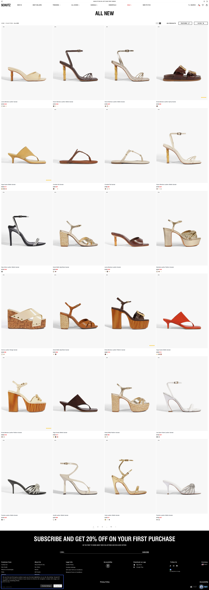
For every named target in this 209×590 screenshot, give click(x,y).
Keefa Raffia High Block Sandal (61, 267)
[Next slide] (207, 1)
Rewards (37, 574)
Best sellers (37, 5)
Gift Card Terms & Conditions (74, 569)
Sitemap (3, 574)
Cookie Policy (70, 564)
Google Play (139, 567)
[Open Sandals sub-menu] (97, 5)
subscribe (145, 552)
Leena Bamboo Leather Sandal (9, 101)
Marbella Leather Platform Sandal (165, 267)
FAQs (2, 572)
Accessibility (204, 582)
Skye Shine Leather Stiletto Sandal (10, 267)
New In (19, 5)
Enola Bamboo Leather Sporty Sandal (166, 101)
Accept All (57, 586)
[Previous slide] (2, 1)
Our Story (37, 567)
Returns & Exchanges (7, 569)
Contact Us (4, 564)
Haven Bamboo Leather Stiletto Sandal (63, 101)
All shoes (74, 5)
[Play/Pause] (204, 1)
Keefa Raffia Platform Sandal (112, 432)
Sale (128, 5)
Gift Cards (37, 572)
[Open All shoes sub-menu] (79, 5)
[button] (192, 5)
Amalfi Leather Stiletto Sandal (60, 515)
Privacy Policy (105, 582)
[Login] (199, 5)
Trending (56, 5)
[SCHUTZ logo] (5, 5)
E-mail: (62, 552)
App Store (139, 564)
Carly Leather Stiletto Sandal (112, 515)
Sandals (93, 5)
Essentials (112, 5)
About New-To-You (40, 564)
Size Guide (4, 567)
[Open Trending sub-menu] (60, 5)
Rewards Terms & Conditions (74, 572)
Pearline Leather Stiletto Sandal (9, 515)
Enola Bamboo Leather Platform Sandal (115, 350)
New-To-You (147, 5)
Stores (36, 569)
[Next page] (115, 527)
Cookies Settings (70, 567)
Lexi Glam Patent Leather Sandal (164, 432)
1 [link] (93, 527)
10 (111, 526)
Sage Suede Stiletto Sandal (8, 184)
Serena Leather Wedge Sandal (9, 350)
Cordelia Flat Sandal (58, 184)
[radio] (157, 23)
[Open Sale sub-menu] (131, 5)
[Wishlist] (203, 5)
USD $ (205, 564)
